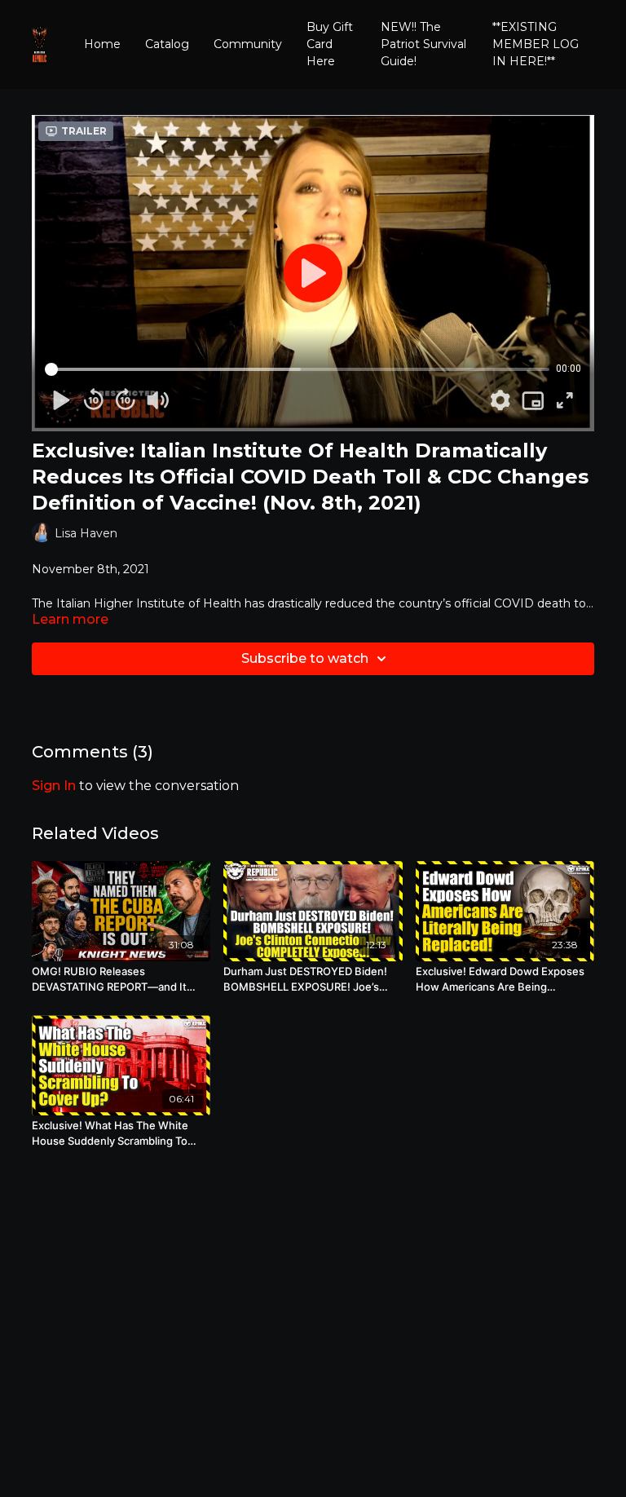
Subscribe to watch (304, 658)
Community (248, 44)
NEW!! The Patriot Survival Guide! (423, 44)
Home (102, 44)
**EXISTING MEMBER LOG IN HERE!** (535, 44)
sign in (54, 785)
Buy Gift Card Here (329, 44)
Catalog (167, 44)
